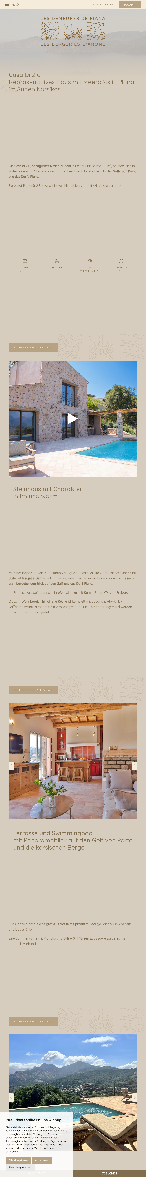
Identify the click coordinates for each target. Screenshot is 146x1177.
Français (98, 4)
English (109, 4)
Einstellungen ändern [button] (20, 1167)
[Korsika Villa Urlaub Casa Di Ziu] (73, 418)
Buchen (129, 4)
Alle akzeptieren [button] (18, 1160)
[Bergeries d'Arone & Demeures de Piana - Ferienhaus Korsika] (73, 31)
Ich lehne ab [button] (42, 1160)
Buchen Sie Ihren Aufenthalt (33, 347)
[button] (11, 766)
